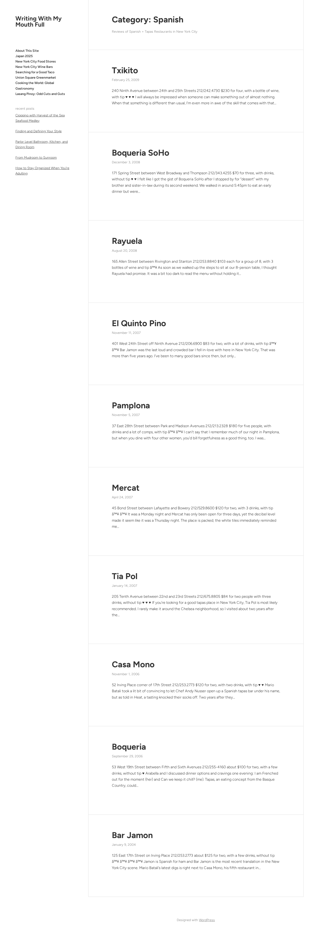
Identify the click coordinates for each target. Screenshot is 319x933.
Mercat (125, 488)
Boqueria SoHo (140, 153)
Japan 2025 (24, 56)
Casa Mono (133, 664)
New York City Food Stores (35, 61)
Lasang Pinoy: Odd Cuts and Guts (40, 94)
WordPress (207, 920)
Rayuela (127, 241)
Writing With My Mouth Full (38, 21)
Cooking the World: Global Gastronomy (34, 86)
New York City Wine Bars (34, 67)
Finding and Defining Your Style (38, 131)
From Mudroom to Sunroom (36, 158)
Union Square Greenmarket (35, 78)
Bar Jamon (132, 835)
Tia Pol (125, 576)
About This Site (27, 51)
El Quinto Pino (139, 323)
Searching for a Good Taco (34, 72)
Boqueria (129, 747)
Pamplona (131, 405)
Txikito (125, 70)
